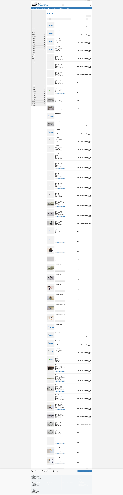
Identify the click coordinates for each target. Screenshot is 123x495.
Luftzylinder (57, 161)
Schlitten (56, 374)
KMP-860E (33, 62)
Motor (56, 228)
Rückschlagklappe (58, 324)
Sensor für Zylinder (58, 420)
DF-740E (33, 48)
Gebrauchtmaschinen (61, 8)
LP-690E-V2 (34, 91)
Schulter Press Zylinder (59, 402)
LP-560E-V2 (34, 75)
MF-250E (33, 95)
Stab (56, 437)
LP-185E (33, 64)
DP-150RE (33, 54)
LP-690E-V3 (34, 93)
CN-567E (33, 28)
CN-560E (33, 20)
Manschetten (57, 199)
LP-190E (33, 66)
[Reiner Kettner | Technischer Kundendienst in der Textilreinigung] (46, 4)
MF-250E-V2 (34, 97)
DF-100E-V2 (34, 40)
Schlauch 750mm (58, 364)
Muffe (56, 246)
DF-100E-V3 (34, 42)
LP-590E (33, 83)
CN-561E (33, 22)
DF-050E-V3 (34, 36)
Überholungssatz (58, 447)
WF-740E (33, 103)
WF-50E (33, 101)
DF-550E (33, 46)
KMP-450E (33, 60)
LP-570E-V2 (34, 79)
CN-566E (33, 26)
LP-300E (33, 68)
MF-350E (33, 99)
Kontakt (68, 8)
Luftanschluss (57, 22)
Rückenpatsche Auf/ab (59, 294)
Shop (34, 8)
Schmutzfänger (58, 394)
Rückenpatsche (58, 264)
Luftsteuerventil (58, 97)
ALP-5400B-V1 (34, 13)
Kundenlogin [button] (90, 0)
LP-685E (33, 87)
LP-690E (33, 89)
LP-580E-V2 (34, 81)
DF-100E (33, 38)
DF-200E (33, 44)
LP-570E (33, 77)
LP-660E (33, 85)
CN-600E (33, 30)
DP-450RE (33, 56)
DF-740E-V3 (34, 52)
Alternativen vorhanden (60, 93)
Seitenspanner (57, 412)
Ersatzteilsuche (45, 8)
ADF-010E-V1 (34, 11)
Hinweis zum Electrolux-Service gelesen (84, 471)
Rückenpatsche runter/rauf (60, 304)
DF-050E (33, 34)
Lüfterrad (57, 87)
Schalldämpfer (57, 332)
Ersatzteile (38, 8)
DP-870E (33, 58)
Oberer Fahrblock (58, 256)
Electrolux (52, 8)
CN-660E (33, 32)
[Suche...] (76, 5)
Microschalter (57, 219)
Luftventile (57, 137)
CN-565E (33, 24)
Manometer (57, 191)
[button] (85, 0)
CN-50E (33, 18)
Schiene (56, 356)
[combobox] (54, 19)
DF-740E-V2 (34, 50)
